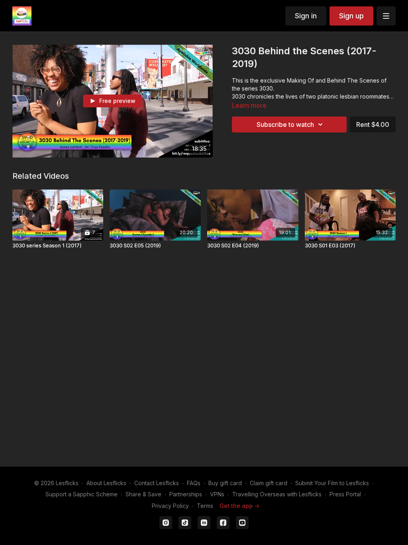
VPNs (217, 494)
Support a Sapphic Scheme (81, 494)
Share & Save (143, 494)
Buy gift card (225, 483)
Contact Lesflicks (156, 483)
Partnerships (185, 494)
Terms (205, 505)
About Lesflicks (106, 483)
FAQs (193, 483)
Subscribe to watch (285, 124)
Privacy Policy (170, 505)
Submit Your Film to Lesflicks (332, 483)
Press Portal (345, 494)
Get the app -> (239, 505)
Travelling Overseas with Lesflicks (277, 494)
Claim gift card (268, 483)
